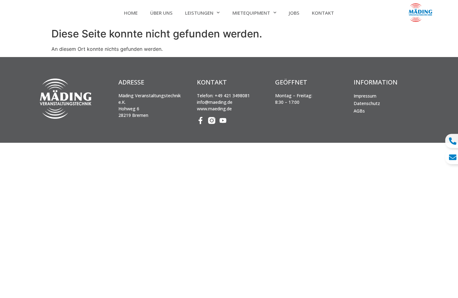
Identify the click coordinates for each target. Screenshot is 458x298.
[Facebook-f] (200, 120)
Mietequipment (251, 13)
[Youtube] (223, 120)
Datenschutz (367, 103)
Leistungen (199, 13)
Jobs (294, 13)
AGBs (359, 111)
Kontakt (323, 13)
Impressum (365, 96)
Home (131, 13)
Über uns (161, 13)
